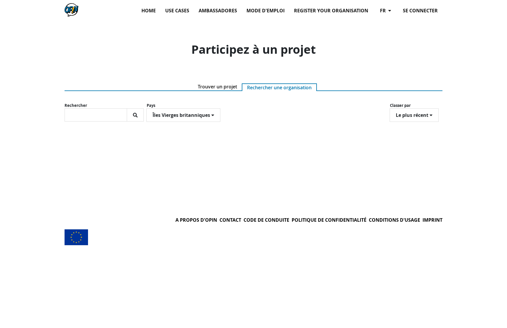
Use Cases (177, 10)
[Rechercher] (135, 115)
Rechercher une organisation (279, 87)
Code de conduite (266, 220)
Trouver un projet (217, 86)
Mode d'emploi (265, 10)
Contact (230, 220)
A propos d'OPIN (196, 220)
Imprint (432, 220)
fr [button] (383, 10)
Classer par (400, 105)
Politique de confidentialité (329, 220)
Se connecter (420, 10)
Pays (151, 105)
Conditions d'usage (394, 220)
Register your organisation (331, 10)
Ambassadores (218, 10)
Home (148, 10)
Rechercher (76, 105)
